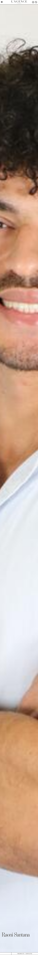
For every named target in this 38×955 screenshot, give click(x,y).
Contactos (28, 953)
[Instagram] (33, 2)
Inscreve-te (20, 953)
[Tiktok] (36, 2)
